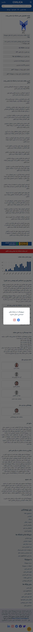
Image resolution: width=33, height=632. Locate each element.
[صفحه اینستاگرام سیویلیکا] (14, 320)
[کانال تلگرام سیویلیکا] (18, 320)
